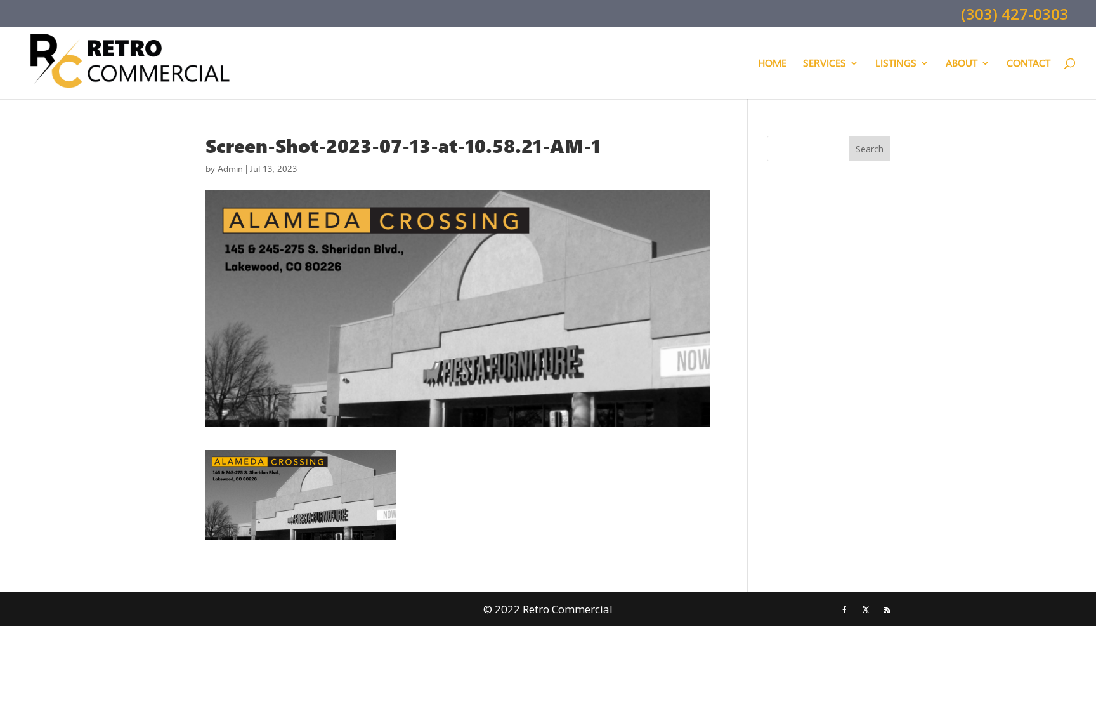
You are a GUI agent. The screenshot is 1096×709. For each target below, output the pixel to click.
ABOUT (961, 63)
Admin (230, 168)
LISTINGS (896, 63)
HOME (772, 63)
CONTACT (1028, 63)
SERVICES (824, 63)
